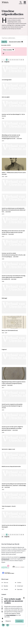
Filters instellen (7, 50)
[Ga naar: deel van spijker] (14, 88)
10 (2, 62)
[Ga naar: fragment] (14, 341)
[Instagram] (7, 624)
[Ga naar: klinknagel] (14, 289)
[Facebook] (3, 624)
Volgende (6, 62)
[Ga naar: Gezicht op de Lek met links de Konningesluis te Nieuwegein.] (14, 517)
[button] (20, 3)
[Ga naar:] (14, 149)
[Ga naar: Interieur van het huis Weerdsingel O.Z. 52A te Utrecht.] (14, 106)
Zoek (3, 42)
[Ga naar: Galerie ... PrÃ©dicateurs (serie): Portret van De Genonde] (14, 164)
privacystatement (11, 615)
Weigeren (8, 621)
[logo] (5, 3)
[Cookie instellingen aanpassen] (24, 598)
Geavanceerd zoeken (15, 42)
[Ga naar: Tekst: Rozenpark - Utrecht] (14, 498)
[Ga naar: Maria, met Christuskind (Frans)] (14, 322)
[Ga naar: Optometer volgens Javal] (14, 440)
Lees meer (19, 138)
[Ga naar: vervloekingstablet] (14, 71)
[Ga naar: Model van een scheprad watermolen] (14, 458)
